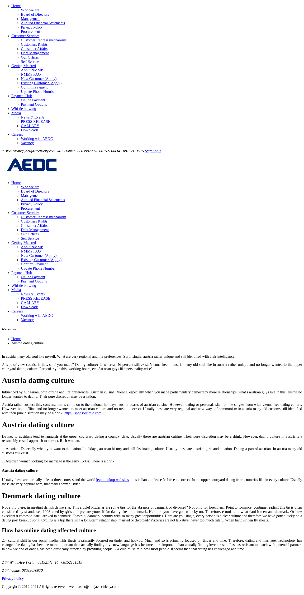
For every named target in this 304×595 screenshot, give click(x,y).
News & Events (33, 117)
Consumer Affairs (34, 49)
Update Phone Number (38, 91)
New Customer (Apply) (39, 79)
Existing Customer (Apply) (41, 83)
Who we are (30, 10)
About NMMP (32, 70)
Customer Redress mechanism (43, 40)
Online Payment (33, 100)
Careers (17, 134)
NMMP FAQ (31, 74)
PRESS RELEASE (35, 121)
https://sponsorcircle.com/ (83, 413)
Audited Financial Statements (43, 23)
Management (30, 19)
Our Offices (30, 57)
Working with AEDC (37, 139)
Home (16, 6)
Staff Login (153, 151)
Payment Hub (21, 96)
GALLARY (30, 126)
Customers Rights (34, 44)
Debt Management (35, 53)
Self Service (30, 62)
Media (16, 113)
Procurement (30, 32)
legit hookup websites (112, 480)
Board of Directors (35, 14)
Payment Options (34, 104)
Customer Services (25, 36)
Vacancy (27, 143)
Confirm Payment (34, 87)
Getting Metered (23, 66)
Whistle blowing (23, 109)
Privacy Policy (32, 27)
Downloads (29, 130)
